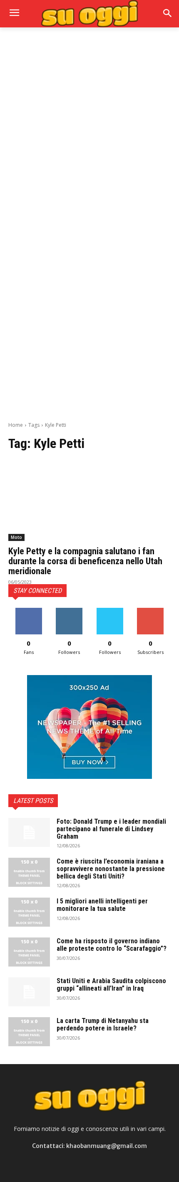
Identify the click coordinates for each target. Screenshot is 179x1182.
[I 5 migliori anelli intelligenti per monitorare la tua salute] (29, 912)
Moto (16, 537)
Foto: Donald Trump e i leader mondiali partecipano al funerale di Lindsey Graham (111, 828)
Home (15, 424)
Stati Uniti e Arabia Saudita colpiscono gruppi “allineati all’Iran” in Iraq (111, 984)
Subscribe (150, 611)
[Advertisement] (89, 130)
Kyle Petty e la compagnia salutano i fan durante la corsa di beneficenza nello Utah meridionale (85, 561)
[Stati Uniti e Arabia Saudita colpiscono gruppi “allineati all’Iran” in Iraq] (29, 991)
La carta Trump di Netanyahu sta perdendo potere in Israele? (103, 1024)
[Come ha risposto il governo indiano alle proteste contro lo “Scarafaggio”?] (29, 952)
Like (28, 611)
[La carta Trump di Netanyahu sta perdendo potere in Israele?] (29, 1031)
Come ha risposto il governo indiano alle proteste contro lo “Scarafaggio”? (112, 944)
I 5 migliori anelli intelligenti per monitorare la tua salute (102, 905)
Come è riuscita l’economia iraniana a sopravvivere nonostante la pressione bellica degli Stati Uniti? (111, 868)
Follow (69, 611)
